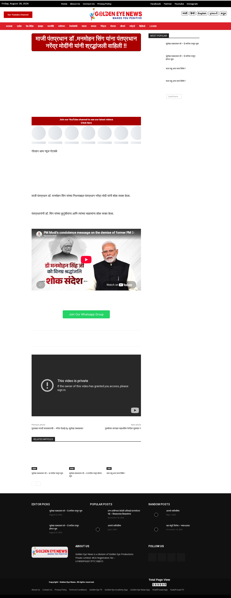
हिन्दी (192, 13)
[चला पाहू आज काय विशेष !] (124, 458)
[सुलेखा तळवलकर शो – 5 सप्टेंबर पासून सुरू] (49, 458)
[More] (110, 338)
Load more (173, 96)
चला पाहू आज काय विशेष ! (116, 473)
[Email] (96, 338)
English (202, 13)
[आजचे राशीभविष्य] (97, 529)
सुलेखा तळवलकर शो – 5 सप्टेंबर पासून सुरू (47, 473)
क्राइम (34, 468)
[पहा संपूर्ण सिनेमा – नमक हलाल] (156, 529)
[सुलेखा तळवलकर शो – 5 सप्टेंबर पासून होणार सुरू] (86, 458)
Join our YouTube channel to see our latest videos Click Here (86, 121)
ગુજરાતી (213, 13)
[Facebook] (81, 338)
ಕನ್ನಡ (223, 13)
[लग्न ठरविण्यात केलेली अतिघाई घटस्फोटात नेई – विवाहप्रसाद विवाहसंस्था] (97, 514)
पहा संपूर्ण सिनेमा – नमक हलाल (178, 525)
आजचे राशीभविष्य (114, 525)
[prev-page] (34, 484)
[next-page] (39, 484)
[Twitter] (88, 338)
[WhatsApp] (103, 338)
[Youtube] (181, 557)
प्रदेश (109, 468)
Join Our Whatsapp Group (86, 314)
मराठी (185, 13)
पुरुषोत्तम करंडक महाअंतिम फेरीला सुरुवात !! (123, 428)
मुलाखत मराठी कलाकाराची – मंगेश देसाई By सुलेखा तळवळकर (57, 428)
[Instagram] (162, 557)
